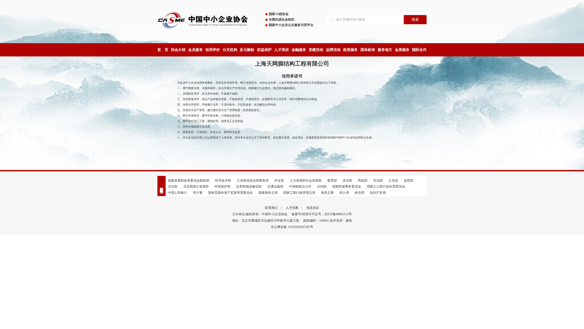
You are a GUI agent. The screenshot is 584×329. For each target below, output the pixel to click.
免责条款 (312, 208)
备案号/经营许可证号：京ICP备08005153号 (322, 214)
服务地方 (385, 50)
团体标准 (367, 50)
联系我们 (271, 208)
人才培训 (281, 50)
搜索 (415, 19)
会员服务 (195, 50)
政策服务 (350, 50)
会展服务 (402, 50)
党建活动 (316, 50)
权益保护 (264, 50)
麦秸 (349, 220)
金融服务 (299, 50)
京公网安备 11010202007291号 (292, 227)
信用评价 (212, 50)
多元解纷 (247, 50)
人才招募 (292, 208)
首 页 (162, 50)
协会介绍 (178, 50)
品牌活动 (333, 50)
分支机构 (230, 50)
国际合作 (419, 50)
